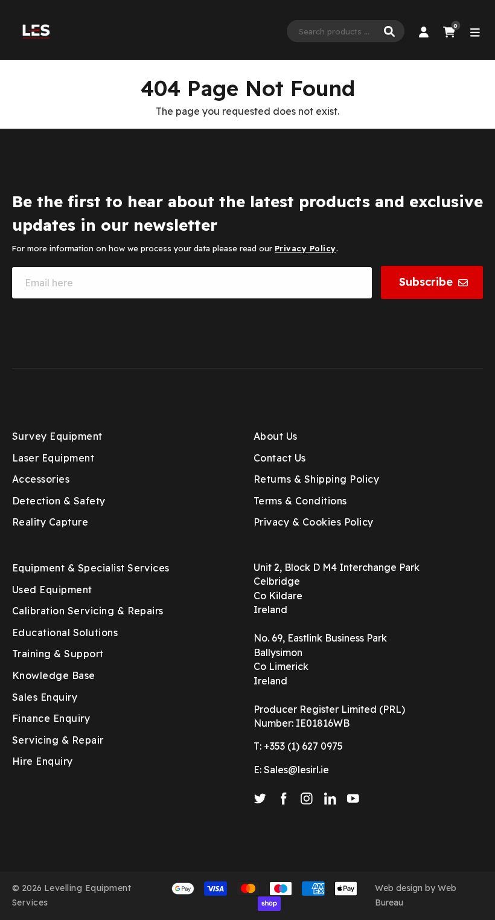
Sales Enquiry (44, 697)
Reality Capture (50, 522)
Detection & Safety (59, 501)
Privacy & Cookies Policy (314, 522)
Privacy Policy (305, 248)
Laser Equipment (53, 458)
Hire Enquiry (42, 761)
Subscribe (426, 282)
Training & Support (58, 654)
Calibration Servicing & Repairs (88, 611)
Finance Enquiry (51, 718)
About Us (276, 436)
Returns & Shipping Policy (316, 479)
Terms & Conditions (300, 501)
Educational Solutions (65, 632)
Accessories (40, 479)
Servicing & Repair (58, 740)
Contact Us (280, 458)
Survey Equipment (57, 436)
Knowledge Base (53, 675)
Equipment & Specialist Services (91, 568)
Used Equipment (52, 590)
